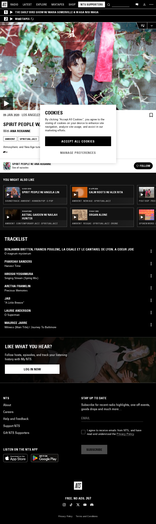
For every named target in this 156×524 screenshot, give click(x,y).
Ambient (10, 138)
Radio (14, 4)
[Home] (4, 4)
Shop (72, 4)
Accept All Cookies (78, 141)
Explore (41, 4)
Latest (27, 4)
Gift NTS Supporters (16, 433)
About (7, 405)
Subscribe (94, 449)
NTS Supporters (91, 4)
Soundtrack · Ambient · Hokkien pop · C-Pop (29, 200)
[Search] (108, 4)
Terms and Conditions (87, 516)
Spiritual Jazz (28, 138)
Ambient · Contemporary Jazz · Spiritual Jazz (31, 223)
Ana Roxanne (20, 131)
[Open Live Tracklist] (141, 25)
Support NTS (11, 426)
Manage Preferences (78, 153)
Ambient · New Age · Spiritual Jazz (91, 200)
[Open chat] (137, 4)
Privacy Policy (125, 434)
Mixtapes (57, 4)
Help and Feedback (15, 419)
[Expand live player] (151, 25)
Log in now (32, 369)
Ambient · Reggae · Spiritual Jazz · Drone (95, 223)
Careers (8, 412)
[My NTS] (144, 4)
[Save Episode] (151, 115)
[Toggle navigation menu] (151, 4)
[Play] (78, 66)
